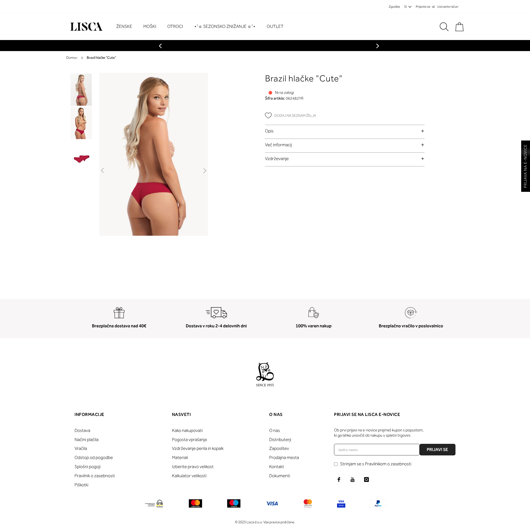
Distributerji (280, 439)
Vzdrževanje (277, 158)
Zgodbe (394, 7)
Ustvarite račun (447, 7)
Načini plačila (87, 439)
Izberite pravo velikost (193, 466)
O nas (274, 430)
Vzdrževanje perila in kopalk (198, 448)
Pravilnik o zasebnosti (95, 475)
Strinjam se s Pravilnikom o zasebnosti (375, 463)
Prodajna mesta (284, 457)
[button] (102, 171)
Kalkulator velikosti (189, 475)
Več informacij (278, 144)
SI (405, 7)
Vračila (81, 448)
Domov (71, 57)
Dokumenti (279, 475)
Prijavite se (423, 7)
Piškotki (81, 484)
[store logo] (85, 26)
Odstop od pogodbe (94, 457)
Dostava (82, 430)
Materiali (180, 457)
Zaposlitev (279, 448)
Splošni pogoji (87, 466)
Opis (269, 131)
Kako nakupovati (187, 430)
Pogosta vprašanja (189, 439)
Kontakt (276, 466)
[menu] (202, 26)
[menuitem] (127, 26)
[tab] (345, 131)
